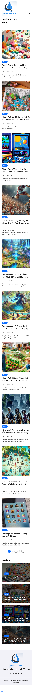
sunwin (2, 688)
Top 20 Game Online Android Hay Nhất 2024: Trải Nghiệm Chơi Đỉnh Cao (14, 277)
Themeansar (16, 682)
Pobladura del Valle (16, 669)
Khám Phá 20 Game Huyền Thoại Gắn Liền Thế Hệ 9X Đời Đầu (15, 171)
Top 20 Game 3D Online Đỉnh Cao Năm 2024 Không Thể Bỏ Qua (15, 329)
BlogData (24, 680)
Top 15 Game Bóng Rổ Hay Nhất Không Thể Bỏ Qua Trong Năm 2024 (16, 223)
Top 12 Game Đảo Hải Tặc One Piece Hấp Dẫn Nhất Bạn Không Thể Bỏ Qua (16, 484)
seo (3, 71)
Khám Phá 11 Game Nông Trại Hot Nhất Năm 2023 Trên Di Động (15, 380)
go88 (1, 692)
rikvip (1, 685)
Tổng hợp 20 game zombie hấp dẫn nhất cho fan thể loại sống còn (15, 432)
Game (4, 61)
